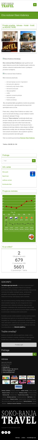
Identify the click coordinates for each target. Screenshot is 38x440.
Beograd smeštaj (6, 392)
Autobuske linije (7, 184)
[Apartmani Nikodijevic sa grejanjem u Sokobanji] (31, 382)
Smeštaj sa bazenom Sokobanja (14, 403)
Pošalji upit (19, 345)
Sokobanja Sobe (6, 394)
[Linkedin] (9, 432)
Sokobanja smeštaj (23, 392)
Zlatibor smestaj (24, 390)
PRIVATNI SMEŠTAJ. (20, 327)
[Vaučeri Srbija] (15, 378)
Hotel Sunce (29, 397)
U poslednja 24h (19, 263)
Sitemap (17, 437)
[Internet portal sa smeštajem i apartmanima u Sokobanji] (15, 382)
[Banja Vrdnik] (31, 378)
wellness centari (7, 180)
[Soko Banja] (19, 387)
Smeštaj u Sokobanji (6, 390)
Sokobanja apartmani (11, 397)
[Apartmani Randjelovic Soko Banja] (23, 382)
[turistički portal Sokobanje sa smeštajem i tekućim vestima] (6, 382)
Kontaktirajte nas (31, 437)
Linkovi (23, 437)
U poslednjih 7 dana (19, 270)
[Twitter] (6, 432)
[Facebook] (2, 432)
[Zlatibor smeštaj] (23, 378)
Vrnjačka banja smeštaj (23, 394)
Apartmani (5, 176)
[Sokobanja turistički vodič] (6, 378)
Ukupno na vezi (19, 256)
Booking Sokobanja (28, 401)
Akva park (5, 172)
